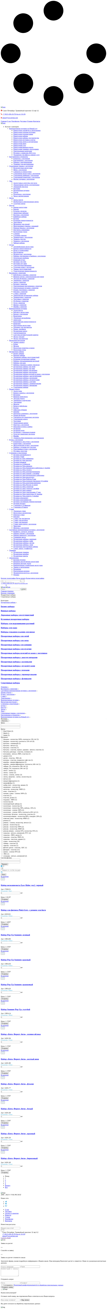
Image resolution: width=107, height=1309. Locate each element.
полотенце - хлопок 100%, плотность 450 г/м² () (20, 812)
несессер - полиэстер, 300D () (14, 789)
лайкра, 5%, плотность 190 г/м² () (15, 766)
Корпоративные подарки (10, 700)
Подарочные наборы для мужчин (16, 649)
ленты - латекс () (9, 772)
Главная (3, 121)
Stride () (6, 735)
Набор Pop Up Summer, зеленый (15, 935)
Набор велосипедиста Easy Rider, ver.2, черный (22, 885)
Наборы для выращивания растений (17, 623)
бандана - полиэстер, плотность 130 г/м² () (18, 741)
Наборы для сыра (9, 628)
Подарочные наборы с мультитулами (18, 666)
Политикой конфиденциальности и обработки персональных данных (38, 1285)
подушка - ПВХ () (10, 800)
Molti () (6, 733)
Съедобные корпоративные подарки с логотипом (18, 691)
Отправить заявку (7, 1287)
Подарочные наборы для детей (15, 636)
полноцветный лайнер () (12, 804)
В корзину (5, 899)
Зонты (3, 709)
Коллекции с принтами (9, 689)
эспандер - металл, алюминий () (15, 856)
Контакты (36, 121)
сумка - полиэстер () (11, 841)
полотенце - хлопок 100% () (13, 810)
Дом (2, 711)
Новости (8, 1215)
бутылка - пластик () (11, 747)
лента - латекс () (9, 770)
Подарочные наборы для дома (15, 640)
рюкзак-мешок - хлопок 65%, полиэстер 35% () (20, 831)
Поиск (3, 874)
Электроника (5, 698)
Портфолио (15, 121)
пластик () (7, 795)
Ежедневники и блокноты (10, 715)
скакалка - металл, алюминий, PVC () (17, 833)
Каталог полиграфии (8, 578)
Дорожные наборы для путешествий (17, 615)
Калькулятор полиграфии (35, 578)
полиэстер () (8, 802)
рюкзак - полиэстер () (11, 825)
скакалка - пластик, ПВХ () (13, 837)
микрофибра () (9, 783)
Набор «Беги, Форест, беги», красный (18, 1133)
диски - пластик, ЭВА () (12, 758)
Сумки (3, 696)
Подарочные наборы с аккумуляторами (19, 657)
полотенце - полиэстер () (12, 806)
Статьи (7, 1217)
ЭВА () (6, 854)
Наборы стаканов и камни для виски (18, 632)
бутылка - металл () (10, 745)
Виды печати (21, 578)
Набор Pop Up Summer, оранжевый (17, 984)
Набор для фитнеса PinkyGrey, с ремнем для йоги (23, 910)
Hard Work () (8, 731)
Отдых (3, 706)
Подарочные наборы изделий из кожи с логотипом (24, 653)
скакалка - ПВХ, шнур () (12, 835)
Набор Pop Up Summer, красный (16, 960)
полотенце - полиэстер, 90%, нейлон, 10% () (19, 808)
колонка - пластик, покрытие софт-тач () (18, 760)
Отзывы (30, 121)
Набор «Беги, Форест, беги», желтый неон (20, 1059)
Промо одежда (6, 692)
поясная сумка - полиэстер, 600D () (16, 818)
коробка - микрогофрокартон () (14, 762)
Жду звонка (25, 1300)
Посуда (3, 707)
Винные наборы (8, 611)
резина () (6, 820)
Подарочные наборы (8, 602)
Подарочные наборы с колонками (16, 662)
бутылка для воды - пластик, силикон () (17, 752)
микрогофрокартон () (11, 781)
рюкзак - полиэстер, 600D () (13, 829)
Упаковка (4, 687)
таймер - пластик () (10, 843)
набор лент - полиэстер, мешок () (15, 785)
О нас (9, 121)
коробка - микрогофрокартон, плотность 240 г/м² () (22, 764)
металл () (7, 779)
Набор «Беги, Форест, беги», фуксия (17, 1084)
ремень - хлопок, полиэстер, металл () (17, 822)
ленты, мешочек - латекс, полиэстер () (17, 777)
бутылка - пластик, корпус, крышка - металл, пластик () (23, 750)
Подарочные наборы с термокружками (19, 674)
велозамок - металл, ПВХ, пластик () (16, 754)
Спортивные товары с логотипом (13, 713)
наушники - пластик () (11, 787)
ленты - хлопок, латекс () (12, 775)
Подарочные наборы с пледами (15, 670)
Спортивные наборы (10, 683)
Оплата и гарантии (12, 1213)
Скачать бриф (6, 1238)
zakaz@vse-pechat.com (10, 118)
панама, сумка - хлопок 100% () (15, 793)
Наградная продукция (9, 702)
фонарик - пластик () (11, 850)
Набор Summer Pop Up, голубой (15, 1009)
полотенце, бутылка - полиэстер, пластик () (19, 814)
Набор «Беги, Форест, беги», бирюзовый (19, 1158)
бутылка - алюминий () (11, 743)
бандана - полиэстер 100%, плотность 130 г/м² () (21, 739)
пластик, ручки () (10, 797)
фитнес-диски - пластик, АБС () (15, 847)
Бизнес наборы (8, 606)
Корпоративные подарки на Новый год (15, 717)
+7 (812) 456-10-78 (14, 114)
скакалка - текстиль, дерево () (14, 839)
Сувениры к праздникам (9, 704)
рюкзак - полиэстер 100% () (13, 827)
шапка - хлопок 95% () (11, 852)
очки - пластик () (9, 791)
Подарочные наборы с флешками (16, 678)
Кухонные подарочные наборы (15, 619)
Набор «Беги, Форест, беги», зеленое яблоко (21, 1034)
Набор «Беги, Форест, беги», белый (17, 1109)
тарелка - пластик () (10, 845)
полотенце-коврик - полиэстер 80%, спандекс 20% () (22, 816)
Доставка (23, 121)
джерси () (7, 756)
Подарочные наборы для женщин (16, 645)
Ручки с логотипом (8, 694)
